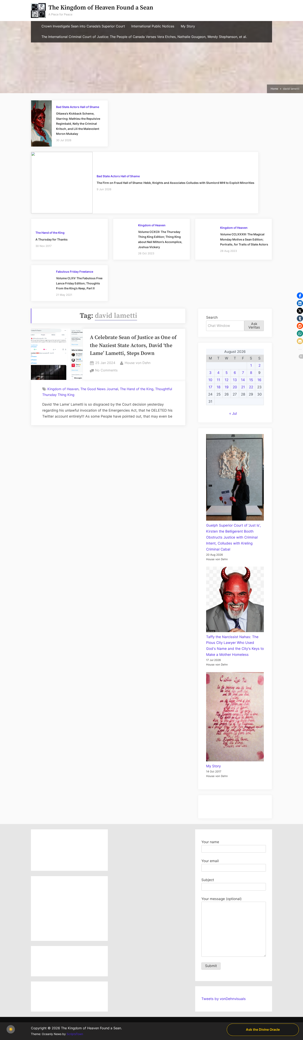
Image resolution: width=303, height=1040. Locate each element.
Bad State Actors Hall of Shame (77, 107)
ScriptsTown (75, 1034)
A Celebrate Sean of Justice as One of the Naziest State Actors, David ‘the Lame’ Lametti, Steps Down (133, 345)
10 (210, 380)
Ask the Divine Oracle (263, 1029)
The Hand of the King (50, 232)
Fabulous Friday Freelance (74, 271)
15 (251, 380)
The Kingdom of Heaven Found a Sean (100, 8)
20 (235, 387)
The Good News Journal (99, 389)
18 (218, 387)
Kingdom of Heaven (152, 225)
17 (210, 387)
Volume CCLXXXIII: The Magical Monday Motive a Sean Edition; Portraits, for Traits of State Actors (244, 239)
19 (227, 387)
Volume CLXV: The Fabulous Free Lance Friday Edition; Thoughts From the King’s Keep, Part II (79, 283)
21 (243, 387)
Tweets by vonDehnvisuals (223, 999)
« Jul (233, 413)
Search (212, 317)
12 (226, 380)
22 (251, 387)
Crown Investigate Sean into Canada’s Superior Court (83, 26)
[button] (300, 295)
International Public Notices (152, 26)
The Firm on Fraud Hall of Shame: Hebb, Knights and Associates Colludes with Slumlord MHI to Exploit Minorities (175, 182)
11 (218, 380)
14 (243, 380)
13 (235, 380)
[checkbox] (11, 1029)
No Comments (106, 370)
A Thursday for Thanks (51, 239)
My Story (188, 26)
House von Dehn (137, 362)
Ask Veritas (254, 325)
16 (259, 380)
